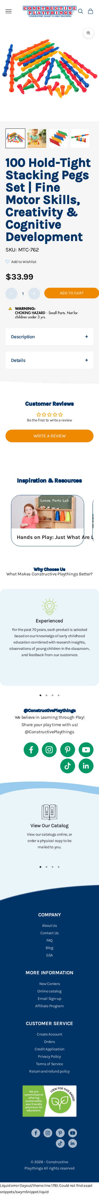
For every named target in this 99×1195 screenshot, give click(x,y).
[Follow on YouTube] (86, 749)
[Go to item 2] (37, 138)
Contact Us (49, 933)
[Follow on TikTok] (67, 766)
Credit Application (49, 1049)
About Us (49, 925)
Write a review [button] (50, 435)
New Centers (49, 983)
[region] (49, 637)
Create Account (49, 1034)
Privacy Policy (49, 1056)
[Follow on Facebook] (31, 749)
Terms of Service (49, 1064)
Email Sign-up (49, 998)
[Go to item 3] (58, 138)
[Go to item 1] (15, 138)
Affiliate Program (49, 1006)
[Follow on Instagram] (49, 749)
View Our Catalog (49, 825)
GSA (49, 955)
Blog (49, 947)
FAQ (49, 940)
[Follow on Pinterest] (67, 749)
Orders (49, 1041)
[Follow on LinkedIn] (86, 766)
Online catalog (49, 991)
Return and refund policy (49, 1071)
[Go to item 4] (80, 138)
